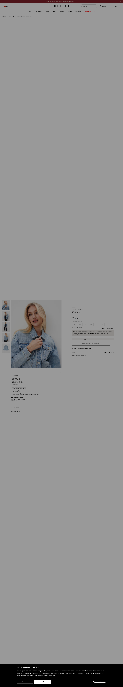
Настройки (25, 682)
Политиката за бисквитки (32, 675)
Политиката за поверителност (47, 675)
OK (43, 682)
